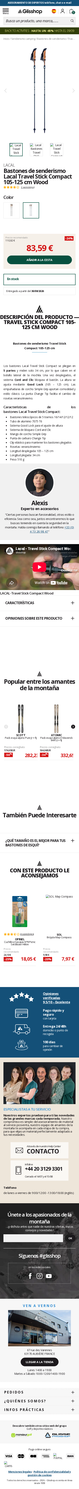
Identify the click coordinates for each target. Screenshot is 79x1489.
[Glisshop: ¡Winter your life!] (30, 11)
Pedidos (14, 1392)
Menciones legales (20, 1471)
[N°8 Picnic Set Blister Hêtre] (20, 911)
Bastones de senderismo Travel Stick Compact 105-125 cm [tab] (39, 345)
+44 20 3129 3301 (43, 1168)
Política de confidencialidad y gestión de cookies (49, 1473)
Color (8, 197)
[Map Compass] (59, 909)
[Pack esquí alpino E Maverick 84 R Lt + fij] (56, 719)
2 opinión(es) (27, 187)
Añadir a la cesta (39, 260)
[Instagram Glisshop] (39, 1276)
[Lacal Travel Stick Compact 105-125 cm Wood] (39, 90)
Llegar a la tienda (39, 1362)
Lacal (9, 165)
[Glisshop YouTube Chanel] (49, 1276)
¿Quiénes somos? (25, 1401)
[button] (39, 603)
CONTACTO (43, 1151)
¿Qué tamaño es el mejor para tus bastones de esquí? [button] (35, 842)
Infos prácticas (24, 1409)
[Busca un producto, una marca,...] (72, 21)
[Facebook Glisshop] (30, 1276)
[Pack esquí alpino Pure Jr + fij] (21, 719)
